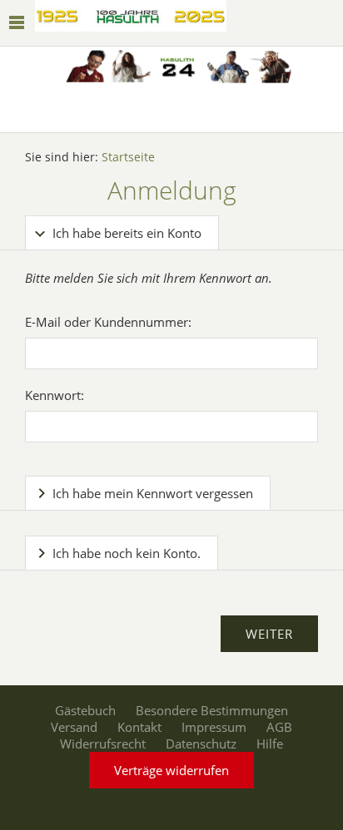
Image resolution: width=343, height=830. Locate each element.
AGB (279, 727)
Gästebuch (85, 710)
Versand (74, 727)
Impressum (213, 727)
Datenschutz (201, 743)
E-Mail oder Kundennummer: (108, 322)
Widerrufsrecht (103, 743)
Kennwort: (54, 395)
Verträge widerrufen (171, 770)
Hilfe (269, 743)
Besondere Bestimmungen (212, 710)
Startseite (128, 157)
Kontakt (139, 727)
